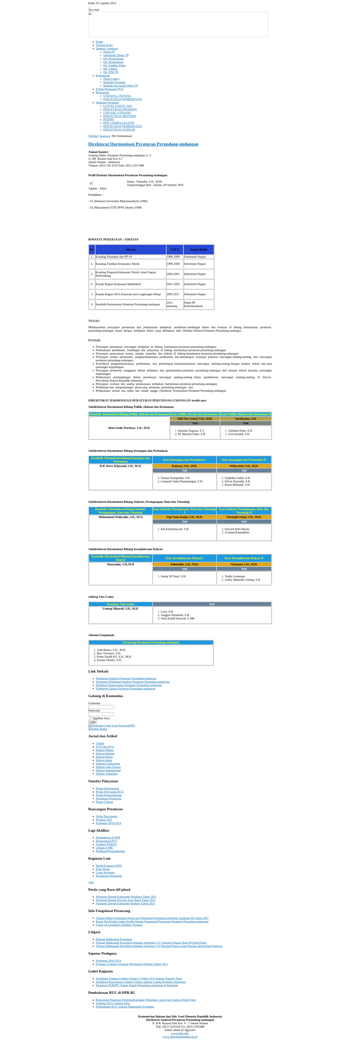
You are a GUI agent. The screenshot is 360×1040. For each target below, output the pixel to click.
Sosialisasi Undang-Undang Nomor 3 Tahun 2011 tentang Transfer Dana (139, 978)
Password (94, 710)
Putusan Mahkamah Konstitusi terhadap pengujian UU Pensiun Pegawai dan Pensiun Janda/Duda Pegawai (159, 946)
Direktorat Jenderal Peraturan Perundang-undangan (126, 678)
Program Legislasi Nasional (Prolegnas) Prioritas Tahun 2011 (132, 964)
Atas (91, 882)
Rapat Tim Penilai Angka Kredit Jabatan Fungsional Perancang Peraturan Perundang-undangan (152, 921)
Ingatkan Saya (101, 718)
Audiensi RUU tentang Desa (113, 1003)
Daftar (103, 728)
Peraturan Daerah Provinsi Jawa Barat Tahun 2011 (126, 900)
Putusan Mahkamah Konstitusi (114, 939)
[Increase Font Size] (88, 6)
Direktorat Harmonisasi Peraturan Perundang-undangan (143, 144)
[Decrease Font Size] (90, 6)
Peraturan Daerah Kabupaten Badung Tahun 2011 (125, 903)
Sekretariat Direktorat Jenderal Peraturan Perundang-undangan (133, 681)
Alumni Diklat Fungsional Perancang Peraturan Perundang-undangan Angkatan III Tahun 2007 (152, 918)
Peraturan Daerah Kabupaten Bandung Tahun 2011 (126, 896)
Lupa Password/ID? (123, 725)
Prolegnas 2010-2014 (108, 960)
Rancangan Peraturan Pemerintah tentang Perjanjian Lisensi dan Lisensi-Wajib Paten (146, 1000)
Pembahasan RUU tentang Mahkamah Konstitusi (125, 1006)
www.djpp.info (180, 1033)
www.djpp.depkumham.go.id (180, 1036)
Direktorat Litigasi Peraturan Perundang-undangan (125, 688)
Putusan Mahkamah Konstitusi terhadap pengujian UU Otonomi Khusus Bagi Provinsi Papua (151, 942)
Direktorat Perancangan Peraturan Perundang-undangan (129, 685)
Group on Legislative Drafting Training (119, 924)
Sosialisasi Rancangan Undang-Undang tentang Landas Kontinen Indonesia (141, 982)
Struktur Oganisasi (99, 136)
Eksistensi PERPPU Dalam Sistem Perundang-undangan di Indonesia (137, 985)
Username (94, 703)
